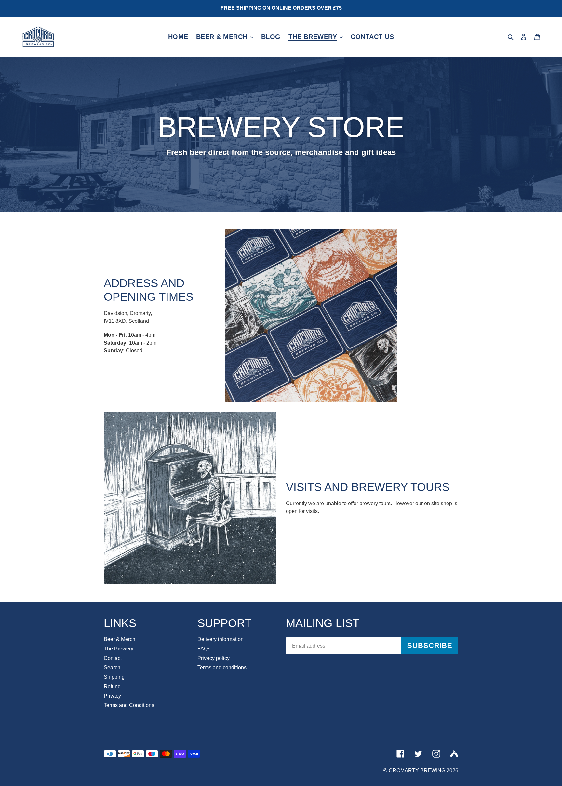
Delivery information (220, 639)
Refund (112, 686)
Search (112, 667)
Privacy (112, 696)
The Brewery (118, 648)
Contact (113, 658)
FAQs (203, 648)
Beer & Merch (119, 639)
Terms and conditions (222, 667)
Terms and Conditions (129, 705)
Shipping (114, 677)
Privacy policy (213, 658)
